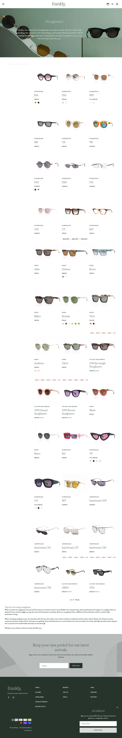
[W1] (102, 124)
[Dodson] (75, 251)
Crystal (91, 103)
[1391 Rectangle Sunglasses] (102, 345)
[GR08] (75, 569)
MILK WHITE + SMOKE (42, 508)
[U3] (75, 211)
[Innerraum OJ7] (75, 529)
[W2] (75, 482)
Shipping (94, 692)
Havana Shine (35, 103)
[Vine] (102, 298)
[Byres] (47, 435)
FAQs (92, 687)
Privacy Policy (14, 727)
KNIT (94, 103)
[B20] (102, 77)
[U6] (75, 124)
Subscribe (98, 730)
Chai (91, 324)
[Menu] (3, 4)
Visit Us (65, 692)
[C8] (47, 482)
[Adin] (47, 251)
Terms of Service (41, 702)
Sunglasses (39, 697)
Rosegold (63, 103)
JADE (100, 461)
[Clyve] (75, 345)
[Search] (112, 4)
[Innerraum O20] (47, 569)
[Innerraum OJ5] (47, 529)
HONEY (72, 324)
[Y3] (102, 435)
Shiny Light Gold (35, 371)
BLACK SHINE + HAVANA (35, 508)
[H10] (75, 77)
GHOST (66, 277)
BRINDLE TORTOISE (66, 324)
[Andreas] (47, 345)
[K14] (47, 77)
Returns (94, 697)
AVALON (63, 324)
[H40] (75, 164)
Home (37, 687)
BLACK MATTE (94, 461)
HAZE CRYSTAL (69, 324)
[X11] (75, 435)
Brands (65, 687)
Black (94, 324)
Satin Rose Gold (38, 371)
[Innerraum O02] (102, 482)
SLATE (63, 277)
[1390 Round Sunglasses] (47, 392)
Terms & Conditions (25, 727)
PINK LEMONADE (97, 461)
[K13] (102, 211)
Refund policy (40, 706)
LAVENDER (91, 461)
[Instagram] (13, 697)
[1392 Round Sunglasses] (75, 392)
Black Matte (38, 103)
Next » (77, 600)
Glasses (38, 692)
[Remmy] (75, 298)
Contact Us (27, 730)
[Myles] (47, 298)
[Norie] (102, 392)
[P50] (47, 164)
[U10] (47, 211)
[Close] (117, 707)
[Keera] (102, 251)
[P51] (102, 164)
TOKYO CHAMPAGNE (79, 324)
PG (66, 103)
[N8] (47, 124)
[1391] (102, 569)
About (65, 697)
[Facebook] (9, 697)
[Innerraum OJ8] (102, 529)
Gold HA (38, 190)
